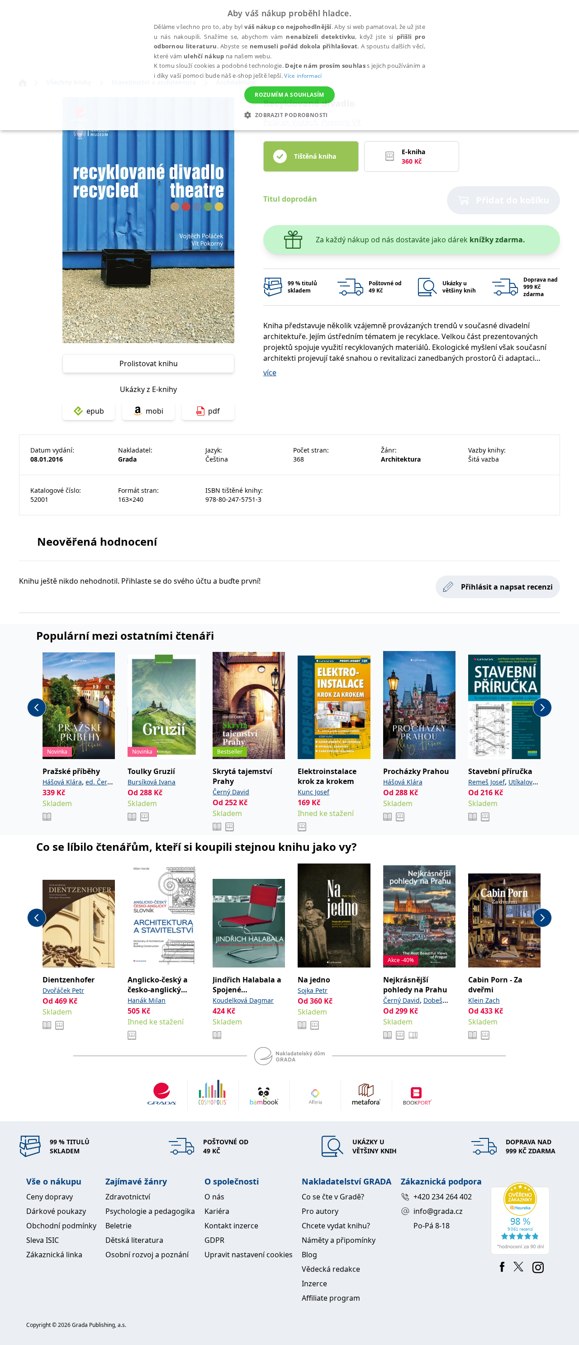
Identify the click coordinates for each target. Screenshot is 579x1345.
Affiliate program (331, 1298)
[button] (289, 114)
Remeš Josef (486, 782)
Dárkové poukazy (56, 1211)
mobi (154, 411)
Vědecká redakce (331, 1269)
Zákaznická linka (54, 1255)
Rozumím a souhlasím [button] (289, 95)
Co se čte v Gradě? (333, 1197)
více (269, 373)
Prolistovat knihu (148, 363)
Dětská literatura (134, 1240)
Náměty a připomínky (338, 1240)
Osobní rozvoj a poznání (147, 1255)
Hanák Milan (147, 1000)
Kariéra (216, 1211)
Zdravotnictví (127, 1197)
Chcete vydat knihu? (336, 1226)
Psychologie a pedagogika (150, 1211)
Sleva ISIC (42, 1240)
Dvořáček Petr (63, 990)
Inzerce (314, 1283)
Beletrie (118, 1226)
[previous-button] (36, 707)
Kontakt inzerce (231, 1226)
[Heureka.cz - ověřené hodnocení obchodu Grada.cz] (522, 1218)
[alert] (289, 65)
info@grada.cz (438, 1211)
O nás (214, 1197)
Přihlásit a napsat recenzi (507, 587)
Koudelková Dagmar (243, 1000)
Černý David (231, 792)
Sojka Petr (312, 990)
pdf (214, 411)
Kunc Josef (313, 792)
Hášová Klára (62, 782)
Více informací (303, 76)
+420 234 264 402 (442, 1197)
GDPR (214, 1240)
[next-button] (542, 707)
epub (95, 411)
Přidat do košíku (512, 200)
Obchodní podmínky (61, 1226)
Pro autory (320, 1211)
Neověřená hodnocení (97, 541)
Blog (309, 1255)
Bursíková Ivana (152, 782)
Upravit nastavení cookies (248, 1255)
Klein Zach (484, 1000)
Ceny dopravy (49, 1197)
